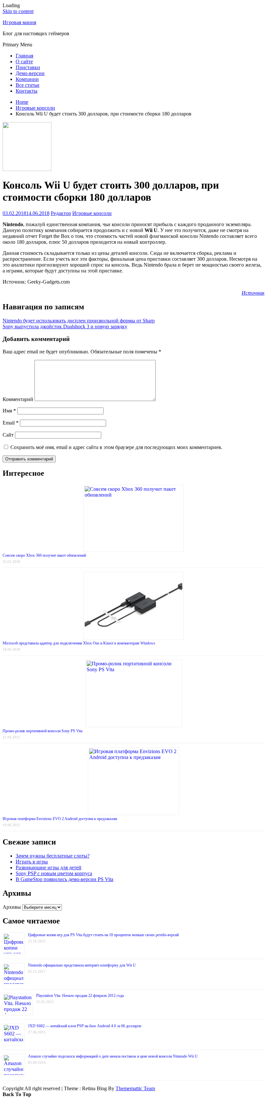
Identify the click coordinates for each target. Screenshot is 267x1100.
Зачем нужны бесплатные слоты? (53, 856)
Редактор (61, 213)
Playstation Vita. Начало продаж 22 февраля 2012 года (80, 995)
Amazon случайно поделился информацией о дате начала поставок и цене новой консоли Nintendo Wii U (113, 1056)
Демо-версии (30, 73)
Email (11, 423)
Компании (27, 79)
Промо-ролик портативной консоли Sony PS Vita (42, 731)
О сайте (24, 61)
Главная (24, 55)
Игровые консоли (92, 213)
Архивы (12, 907)
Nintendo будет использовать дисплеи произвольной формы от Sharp (79, 320)
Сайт (8, 435)
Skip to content (18, 11)
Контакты (26, 91)
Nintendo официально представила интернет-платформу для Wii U (82, 965)
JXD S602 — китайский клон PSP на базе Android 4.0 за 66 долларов (84, 1026)
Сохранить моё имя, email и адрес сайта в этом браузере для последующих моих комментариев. (116, 447)
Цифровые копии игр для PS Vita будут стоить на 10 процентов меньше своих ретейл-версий (103, 935)
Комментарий (18, 399)
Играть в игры (32, 861)
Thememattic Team (135, 1088)
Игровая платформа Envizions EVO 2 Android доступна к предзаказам (60, 818)
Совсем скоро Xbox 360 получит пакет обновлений (44, 555)
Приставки (28, 67)
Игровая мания (19, 22)
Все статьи (27, 85)
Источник (253, 293)
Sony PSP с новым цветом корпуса (54, 873)
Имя (9, 410)
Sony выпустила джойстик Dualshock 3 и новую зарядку (65, 326)
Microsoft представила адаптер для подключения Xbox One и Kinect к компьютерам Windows (79, 643)
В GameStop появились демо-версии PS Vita (64, 879)
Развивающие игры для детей (48, 867)
